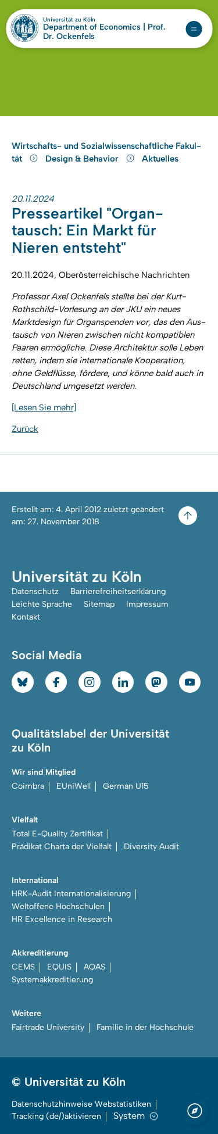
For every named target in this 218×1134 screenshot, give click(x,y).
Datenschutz (35, 591)
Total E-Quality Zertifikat (57, 834)
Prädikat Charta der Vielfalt (62, 847)
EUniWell (73, 786)
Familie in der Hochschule (145, 1027)
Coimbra (28, 786)
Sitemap (99, 604)
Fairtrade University (48, 1027)
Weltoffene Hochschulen (58, 906)
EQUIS (59, 967)
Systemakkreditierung (52, 980)
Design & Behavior (83, 158)
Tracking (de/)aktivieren (56, 1116)
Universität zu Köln (89, 20)
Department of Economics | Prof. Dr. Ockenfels (104, 32)
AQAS (94, 967)
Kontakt (26, 617)
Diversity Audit (151, 847)
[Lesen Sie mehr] (44, 407)
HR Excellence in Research (62, 919)
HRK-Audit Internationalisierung (71, 894)
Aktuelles (160, 158)
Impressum (147, 604)
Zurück (25, 429)
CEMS (23, 967)
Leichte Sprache (42, 604)
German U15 (126, 786)
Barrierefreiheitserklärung (118, 591)
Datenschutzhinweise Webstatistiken (81, 1104)
